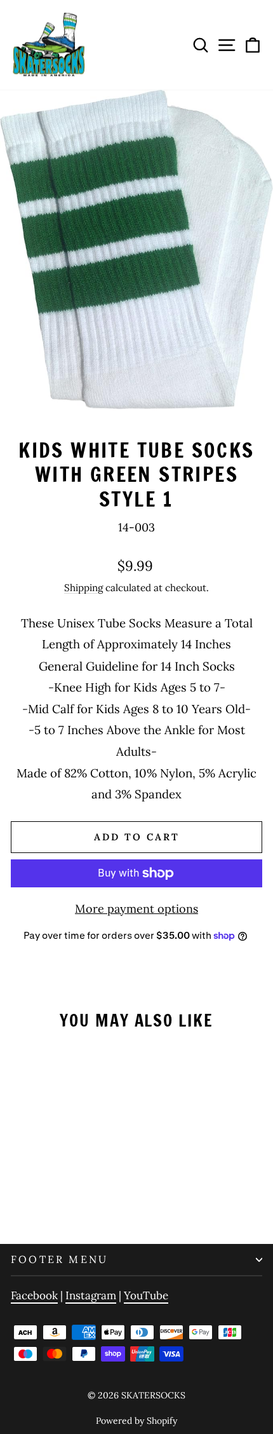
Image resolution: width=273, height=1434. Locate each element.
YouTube (146, 1295)
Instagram (90, 1295)
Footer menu (59, 1259)
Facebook (34, 1295)
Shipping (83, 588)
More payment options (136, 908)
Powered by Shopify (136, 1420)
